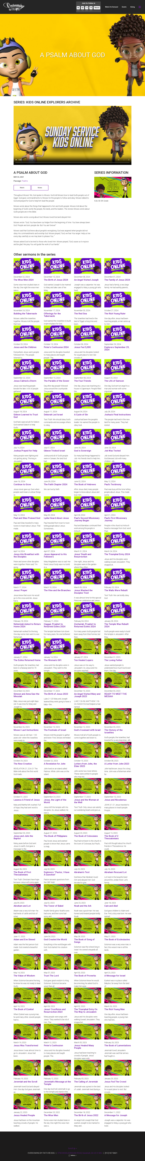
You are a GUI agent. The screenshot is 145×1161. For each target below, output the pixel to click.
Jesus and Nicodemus (115, 800)
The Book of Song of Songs (84, 940)
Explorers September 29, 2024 (116, 348)
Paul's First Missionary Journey (115, 519)
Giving (132, 7)
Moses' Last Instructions (26, 730)
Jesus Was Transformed (26, 1045)
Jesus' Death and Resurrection (82, 555)
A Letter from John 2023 (116, 763)
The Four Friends (82, 381)
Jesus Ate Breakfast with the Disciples (26, 555)
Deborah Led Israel (53, 414)
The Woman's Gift (52, 660)
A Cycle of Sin (81, 414)
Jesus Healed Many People (84, 1046)
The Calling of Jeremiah (86, 1081)
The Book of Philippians (55, 836)
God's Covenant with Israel (87, 730)
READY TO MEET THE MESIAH (115, 695)
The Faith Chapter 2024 (55, 484)
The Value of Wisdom (24, 975)
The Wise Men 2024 (24, 280)
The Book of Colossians (86, 836)
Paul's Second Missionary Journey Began (86, 519)
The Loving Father (113, 660)
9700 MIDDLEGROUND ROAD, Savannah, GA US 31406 (80, 1153)
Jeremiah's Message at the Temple (57, 1082)
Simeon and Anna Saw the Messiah (26, 695)
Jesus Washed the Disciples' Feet (83, 591)
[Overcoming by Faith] (14, 7)
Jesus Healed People (24, 1115)
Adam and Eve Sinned (24, 939)
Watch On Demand (111, 7)
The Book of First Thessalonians (22, 873)
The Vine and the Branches (57, 590)
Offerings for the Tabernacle (52, 314)
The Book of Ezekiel (24, 1009)
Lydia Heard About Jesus (56, 518)
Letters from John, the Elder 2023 (85, 764)
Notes (40, 188)
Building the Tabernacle (25, 313)
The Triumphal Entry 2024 (117, 554)
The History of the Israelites (113, 731)
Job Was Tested (112, 450)
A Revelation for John (54, 763)
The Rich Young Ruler (115, 313)
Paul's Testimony (112, 484)
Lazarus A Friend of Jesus (27, 800)
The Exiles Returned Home (27, 660)
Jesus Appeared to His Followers (55, 555)
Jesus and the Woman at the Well (86, 801)
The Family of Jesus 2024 (117, 280)
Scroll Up (72, 1148)
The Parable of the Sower (56, 381)
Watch (96, 8)
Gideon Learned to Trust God (26, 415)
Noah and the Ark (82, 906)
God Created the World (55, 939)
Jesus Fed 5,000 (82, 347)
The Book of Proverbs (85, 975)
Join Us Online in (88, 3)
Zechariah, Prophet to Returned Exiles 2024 (85, 625)
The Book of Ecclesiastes (117, 939)
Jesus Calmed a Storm (25, 381)
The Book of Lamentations (117, 1045)
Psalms (25, 181)
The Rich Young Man (114, 1009)
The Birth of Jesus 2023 (56, 694)
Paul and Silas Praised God (27, 518)
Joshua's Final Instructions (117, 414)
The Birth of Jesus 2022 (86, 1115)
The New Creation (23, 763)
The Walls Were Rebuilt (116, 590)
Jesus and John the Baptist (23, 837)
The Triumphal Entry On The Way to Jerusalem (85, 1010)
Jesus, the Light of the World (55, 801)
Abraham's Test (81, 872)
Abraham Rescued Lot (115, 872)
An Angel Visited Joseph (86, 280)
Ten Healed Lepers (83, 660)
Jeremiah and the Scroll (25, 1081)
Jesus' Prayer (20, 590)
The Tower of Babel (53, 906)
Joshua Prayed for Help (25, 450)
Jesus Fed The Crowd (115, 1081)
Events (124, 7)
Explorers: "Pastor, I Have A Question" (56, 873)
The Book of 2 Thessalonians (111, 837)
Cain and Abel (111, 906)
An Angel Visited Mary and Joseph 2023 (87, 695)
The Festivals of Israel (55, 730)
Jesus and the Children (25, 347)
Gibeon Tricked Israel (54, 450)
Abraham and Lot (22, 906)
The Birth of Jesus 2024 (56, 280)
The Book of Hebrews (85, 484)
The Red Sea (80, 313)
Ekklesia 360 (72, 1155)
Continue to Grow (22, 484)
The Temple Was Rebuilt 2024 (116, 625)
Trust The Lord (51, 975)
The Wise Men (51, 1115)
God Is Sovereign (82, 450)
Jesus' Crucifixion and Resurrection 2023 (55, 1010)
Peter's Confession (53, 1045)
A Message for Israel (114, 975)
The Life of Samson (114, 381)
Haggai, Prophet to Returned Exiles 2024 (54, 625)
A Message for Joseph (115, 1115)
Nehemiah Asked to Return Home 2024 (27, 625)
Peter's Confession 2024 (56, 347)
